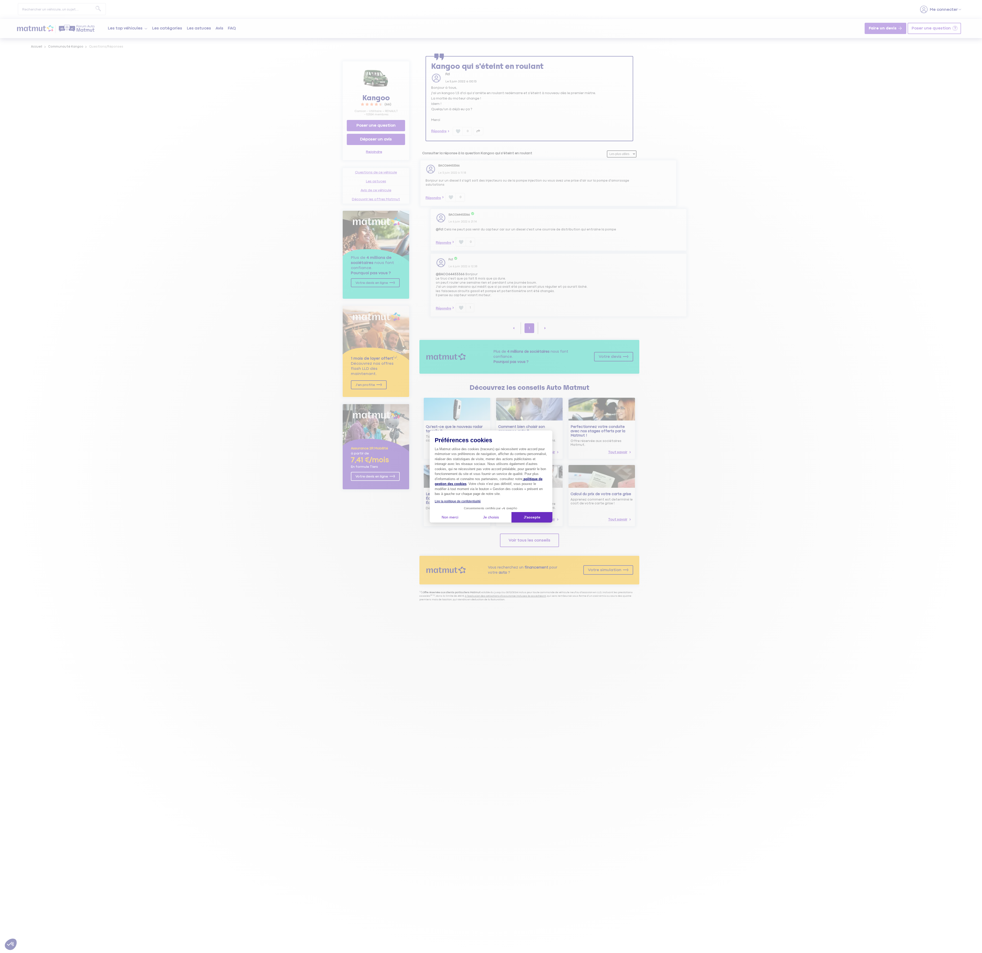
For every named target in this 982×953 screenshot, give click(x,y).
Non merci (450, 517)
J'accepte (532, 517)
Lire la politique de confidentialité (458, 501)
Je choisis (491, 517)
